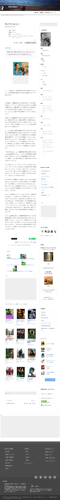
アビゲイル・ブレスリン (28, 36)
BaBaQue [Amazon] (48, 268)
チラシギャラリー (29, 463)
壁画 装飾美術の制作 (46, 325)
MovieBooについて (49, 12)
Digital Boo (43, 315)
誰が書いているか (49, 235)
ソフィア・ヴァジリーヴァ (48, 152)
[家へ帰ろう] (43, 350)
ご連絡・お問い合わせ (50, 457)
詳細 (48, 264)
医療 (16, 42)
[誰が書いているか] (55, 231)
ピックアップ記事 (50, 379)
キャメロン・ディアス (16, 36)
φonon (42, 320)
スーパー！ (49, 367)
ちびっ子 (28, 42)
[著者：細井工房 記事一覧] (45, 231)
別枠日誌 (41, 12)
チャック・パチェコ (47, 108)
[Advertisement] (20, 289)
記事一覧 (36, 12)
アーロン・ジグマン (47, 125)
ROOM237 (43, 173)
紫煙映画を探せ (8, 465)
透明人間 (43, 179)
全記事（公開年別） (9, 457)
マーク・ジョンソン (16, 37)
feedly (48, 402)
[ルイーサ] (43, 344)
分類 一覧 (7, 463)
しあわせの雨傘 (50, 373)
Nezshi (34, 242)
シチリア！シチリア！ (50, 361)
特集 (27, 451)
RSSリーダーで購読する (46, 394)
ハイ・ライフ (44, 181)
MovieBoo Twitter (47, 405)
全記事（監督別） (9, 460)
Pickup (6, 468)
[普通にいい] (34, 40)
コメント (8, 393)
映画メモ (28, 457)
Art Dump (43, 312)
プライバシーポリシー (50, 460)
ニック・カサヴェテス (16, 34)
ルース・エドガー (45, 176)
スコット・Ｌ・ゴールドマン (48, 111)
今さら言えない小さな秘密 (47, 187)
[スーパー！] (43, 367)
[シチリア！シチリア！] (43, 362)
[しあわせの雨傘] (43, 373)
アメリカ (14, 32)
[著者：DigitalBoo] (48, 231)
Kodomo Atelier (44, 317)
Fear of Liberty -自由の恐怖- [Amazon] (48, 290)
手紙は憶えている (45, 195)
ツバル (42, 190)
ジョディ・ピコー (46, 118)
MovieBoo (12, 7)
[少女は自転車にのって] (43, 356)
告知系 (27, 460)
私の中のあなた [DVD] (15, 258)
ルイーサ (50, 343)
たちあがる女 (44, 184)
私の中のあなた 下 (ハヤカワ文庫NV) (24, 271)
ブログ (27, 454)
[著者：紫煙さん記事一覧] (52, 231)
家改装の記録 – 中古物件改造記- (48, 329)
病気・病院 (33, 42)
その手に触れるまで (45, 171)
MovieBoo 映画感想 (8, 448)
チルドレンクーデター (46, 323)
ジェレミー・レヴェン (47, 97)
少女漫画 (20, 42)
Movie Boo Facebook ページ (47, 398)
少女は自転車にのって (50, 355)
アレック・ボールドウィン (48, 148)
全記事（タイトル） (9, 454)
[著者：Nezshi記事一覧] (42, 231)
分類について (48, 454)
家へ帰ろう (49, 349)
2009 (13, 30)
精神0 (42, 192)
